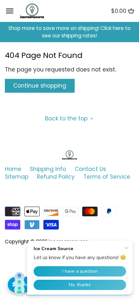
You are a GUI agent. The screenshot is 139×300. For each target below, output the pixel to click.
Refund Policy (56, 177)
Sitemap (16, 177)
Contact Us (90, 169)
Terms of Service (106, 177)
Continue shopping (39, 85)
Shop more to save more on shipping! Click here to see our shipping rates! (69, 32)
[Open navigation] (10, 11)
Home (13, 169)
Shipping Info (48, 169)
